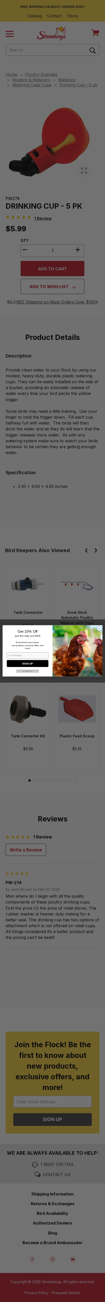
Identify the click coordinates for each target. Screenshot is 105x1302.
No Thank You (28, 671)
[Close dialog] (99, 628)
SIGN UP (27, 663)
